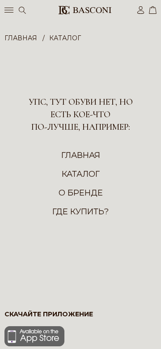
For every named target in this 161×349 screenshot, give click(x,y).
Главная (80, 155)
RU (155, 334)
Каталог (81, 174)
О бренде (81, 193)
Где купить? (80, 212)
